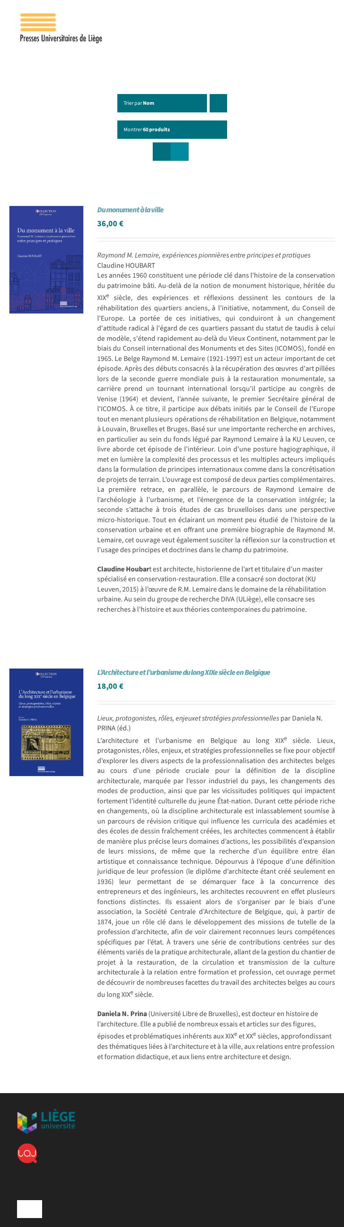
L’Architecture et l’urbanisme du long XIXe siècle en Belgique (183, 672)
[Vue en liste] (179, 151)
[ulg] (46, 1112)
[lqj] (27, 1147)
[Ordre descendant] (218, 103)
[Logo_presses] (62, 17)
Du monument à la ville (130, 210)
